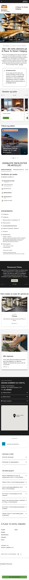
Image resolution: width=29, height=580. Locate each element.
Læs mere (13, 323)
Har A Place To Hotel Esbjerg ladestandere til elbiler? (13, 508)
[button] (3, 284)
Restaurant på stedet (9, 180)
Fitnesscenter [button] (7, 196)
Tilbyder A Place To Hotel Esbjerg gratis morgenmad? (12, 514)
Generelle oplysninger (8, 457)
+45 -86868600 (7, 389)
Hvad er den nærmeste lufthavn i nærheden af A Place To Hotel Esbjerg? (13, 501)
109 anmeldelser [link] (6, 11)
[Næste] (26, 95)
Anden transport (7, 401)
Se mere (14, 280)
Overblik (3, 529)
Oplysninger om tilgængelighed (10, 462)
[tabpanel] (14, 274)
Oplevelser (3, 537)
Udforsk (5, 366)
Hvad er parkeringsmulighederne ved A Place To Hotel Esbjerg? (12, 488)
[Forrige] (3, 95)
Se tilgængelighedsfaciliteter (10, 225)
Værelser (3, 532)
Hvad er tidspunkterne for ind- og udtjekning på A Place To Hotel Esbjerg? (12, 476)
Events (2, 539)
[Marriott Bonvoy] (24, 2)
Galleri (16, 529)
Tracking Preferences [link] (6, 564)
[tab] (6, 169)
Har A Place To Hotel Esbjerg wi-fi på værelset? (12, 494)
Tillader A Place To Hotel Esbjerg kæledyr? (13, 482)
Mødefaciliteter (8, 192)
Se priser (6, 117)
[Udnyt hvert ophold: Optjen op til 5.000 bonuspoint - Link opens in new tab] (14, 141)
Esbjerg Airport (7, 392)
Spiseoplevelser (4, 534)
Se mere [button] (21, 64)
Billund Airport (6, 396)
